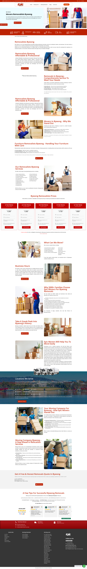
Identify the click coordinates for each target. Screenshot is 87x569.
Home (31, 4)
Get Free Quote (9, 227)
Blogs (50, 4)
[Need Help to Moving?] (16, 522)
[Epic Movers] (35, 522)
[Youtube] (69, 540)
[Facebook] (66, 540)
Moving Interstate (44, 4)
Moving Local (36, 4)
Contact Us (55, 4)
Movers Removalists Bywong (22, 36)
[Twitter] (67, 540)
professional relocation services (44, 44)
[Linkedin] (70, 540)
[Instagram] (71, 540)
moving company (53, 357)
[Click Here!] (55, 522)
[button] (36, 5)
